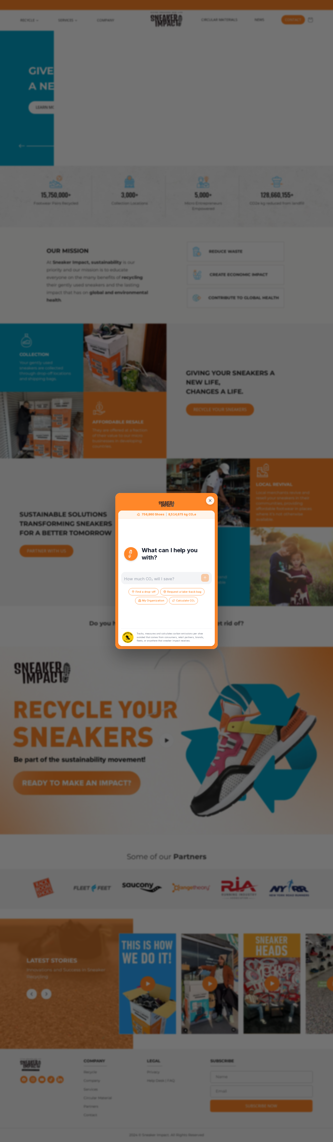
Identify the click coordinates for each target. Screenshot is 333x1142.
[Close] (210, 500)
